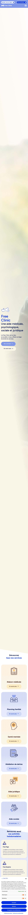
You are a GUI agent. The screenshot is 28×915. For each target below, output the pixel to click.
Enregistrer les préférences (14, 910)
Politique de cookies (8, 913)
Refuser (14, 906)
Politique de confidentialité (18, 913)
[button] (26, 878)
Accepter (14, 902)
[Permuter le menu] (26, 5)
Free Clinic (8, 5)
